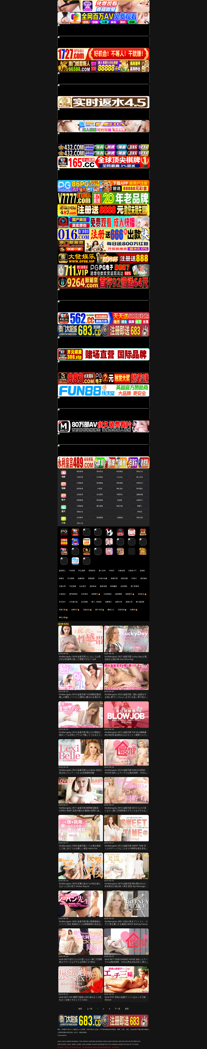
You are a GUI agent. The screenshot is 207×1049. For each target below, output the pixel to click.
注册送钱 (121, 570)
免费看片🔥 (95, 594)
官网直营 (92, 570)
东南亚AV (139, 483)
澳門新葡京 (73, 594)
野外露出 (139, 488)
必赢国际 (81, 578)
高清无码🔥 (122, 609)
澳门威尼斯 (140, 602)
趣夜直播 (103, 586)
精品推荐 (80, 471)
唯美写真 (120, 506)
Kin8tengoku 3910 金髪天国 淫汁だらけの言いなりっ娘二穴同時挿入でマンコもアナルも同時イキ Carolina (126, 810)
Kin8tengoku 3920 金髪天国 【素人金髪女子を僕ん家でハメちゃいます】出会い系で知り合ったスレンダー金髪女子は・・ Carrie (126, 697)
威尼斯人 (62, 570)
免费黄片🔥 (129, 594)
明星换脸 (100, 500)
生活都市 (80, 517)
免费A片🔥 (75, 609)
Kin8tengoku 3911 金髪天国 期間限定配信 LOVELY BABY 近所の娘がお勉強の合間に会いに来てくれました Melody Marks (80, 810)
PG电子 (112, 570)
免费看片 (108, 602)
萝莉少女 (139, 471)
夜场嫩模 (113, 586)
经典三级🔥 (63, 609)
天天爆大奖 (73, 602)
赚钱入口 (111, 609)
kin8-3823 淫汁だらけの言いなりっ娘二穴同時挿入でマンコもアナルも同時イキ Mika (80, 960)
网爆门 (139, 506)
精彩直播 (124, 578)
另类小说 (80, 523)
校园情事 (100, 517)
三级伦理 (80, 477)
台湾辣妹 (80, 483)
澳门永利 (102, 570)
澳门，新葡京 (96, 602)
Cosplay (120, 477)
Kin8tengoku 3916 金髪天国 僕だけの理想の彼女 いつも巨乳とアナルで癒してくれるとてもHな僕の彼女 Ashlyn (80, 735)
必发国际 (124, 586)
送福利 (142, 570)
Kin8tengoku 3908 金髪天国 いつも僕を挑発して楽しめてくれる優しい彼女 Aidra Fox (80, 847)
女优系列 (100, 494)
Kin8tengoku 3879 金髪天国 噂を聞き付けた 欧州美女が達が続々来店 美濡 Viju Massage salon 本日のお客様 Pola (125, 886)
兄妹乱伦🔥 (87, 609)
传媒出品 (80, 512)
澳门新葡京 (135, 586)
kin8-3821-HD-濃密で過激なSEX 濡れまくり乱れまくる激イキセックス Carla (80, 998)
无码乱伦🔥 (142, 594)
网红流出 (120, 488)
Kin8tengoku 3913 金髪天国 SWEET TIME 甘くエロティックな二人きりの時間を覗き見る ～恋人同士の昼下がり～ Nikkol (125, 848)
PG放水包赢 (102, 578)
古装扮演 (80, 494)
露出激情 (100, 506)
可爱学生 (120, 494)
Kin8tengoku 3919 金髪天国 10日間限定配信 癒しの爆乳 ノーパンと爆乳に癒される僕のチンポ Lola (80, 697)
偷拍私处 (93, 586)
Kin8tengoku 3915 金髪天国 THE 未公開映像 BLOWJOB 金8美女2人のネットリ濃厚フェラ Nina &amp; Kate (125, 735)
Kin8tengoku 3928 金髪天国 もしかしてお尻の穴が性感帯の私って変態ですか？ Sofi (80, 658)
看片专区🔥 (99, 609)
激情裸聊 (118, 594)
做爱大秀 (118, 602)
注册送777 (132, 570)
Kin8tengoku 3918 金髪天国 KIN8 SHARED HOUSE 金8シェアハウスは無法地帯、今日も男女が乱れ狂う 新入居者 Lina (125, 773)
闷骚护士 (139, 500)
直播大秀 (129, 602)
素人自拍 (139, 477)
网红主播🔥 (63, 617)
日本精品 (100, 477)
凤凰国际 (91, 578)
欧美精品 (120, 471)
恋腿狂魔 (139, 494)
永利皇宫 (84, 594)
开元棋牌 (81, 570)
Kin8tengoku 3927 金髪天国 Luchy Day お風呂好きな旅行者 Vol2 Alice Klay (126, 658)
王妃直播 (72, 586)
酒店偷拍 (143, 578)
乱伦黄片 (82, 586)
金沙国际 (84, 602)
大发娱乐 (62, 594)
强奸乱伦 (100, 471)
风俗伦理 (139, 517)
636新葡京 (108, 594)
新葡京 (61, 578)
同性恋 (139, 512)
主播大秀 (62, 586)
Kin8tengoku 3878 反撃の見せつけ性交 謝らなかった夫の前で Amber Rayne (80, 885)
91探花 (99, 488)
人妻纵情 (120, 517)
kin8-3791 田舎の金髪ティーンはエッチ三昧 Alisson (125, 998)
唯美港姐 (120, 483)
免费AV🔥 (134, 609)
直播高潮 (114, 578)
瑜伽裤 (119, 500)
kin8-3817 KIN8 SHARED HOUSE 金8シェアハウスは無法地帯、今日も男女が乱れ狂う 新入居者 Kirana (126, 962)
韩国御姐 (100, 483)
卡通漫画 (80, 506)
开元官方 (62, 602)
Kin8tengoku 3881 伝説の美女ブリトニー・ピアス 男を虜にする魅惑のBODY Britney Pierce (126, 922)
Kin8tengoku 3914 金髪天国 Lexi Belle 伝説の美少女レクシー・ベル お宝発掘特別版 (80, 771)
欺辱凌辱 (80, 488)
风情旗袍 (80, 500)
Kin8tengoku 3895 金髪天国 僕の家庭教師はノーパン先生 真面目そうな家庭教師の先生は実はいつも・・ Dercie (80, 924)
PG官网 (72, 570)
